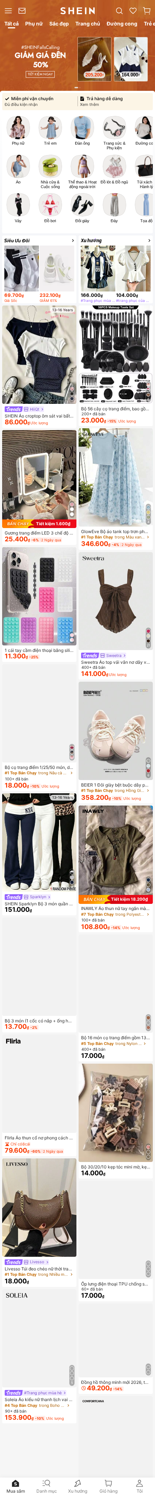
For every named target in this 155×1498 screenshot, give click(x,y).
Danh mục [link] (46, 1491)
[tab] (11, 25)
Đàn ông (82, 143)
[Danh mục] (7, 11)
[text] (99, 72)
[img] (39, 523)
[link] (23, 11)
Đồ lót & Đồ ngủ (114, 182)
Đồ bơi (50, 221)
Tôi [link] (140, 1491)
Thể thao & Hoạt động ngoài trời (82, 184)
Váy (18, 221)
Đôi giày (82, 221)
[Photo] (18, 128)
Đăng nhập (136, 1469)
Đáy (114, 221)
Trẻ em (50, 143)
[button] (146, 11)
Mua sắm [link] (15, 1491)
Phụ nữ (18, 143)
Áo (18, 182)
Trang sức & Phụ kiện (114, 145)
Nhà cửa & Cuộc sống (50, 184)
